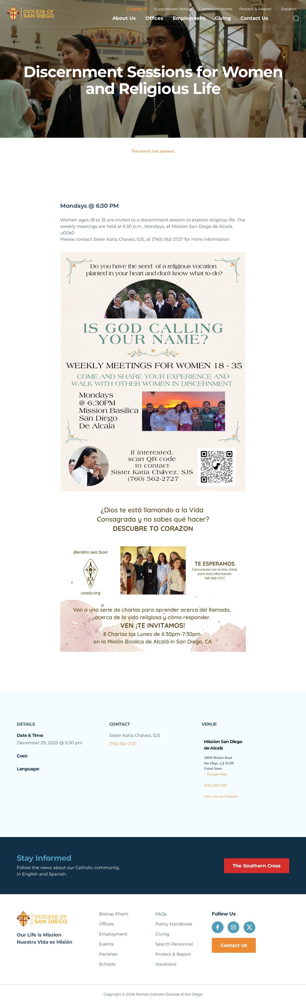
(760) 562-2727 (123, 743)
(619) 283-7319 (215, 785)
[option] (289, 9)
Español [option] (288, 9)
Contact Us (254, 18)
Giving (223, 18)
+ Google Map (215, 774)
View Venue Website (221, 796)
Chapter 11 (137, 9)
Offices (154, 18)
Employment (189, 18)
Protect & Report (255, 9)
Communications (215, 9)
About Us (124, 18)
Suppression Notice (173, 9)
